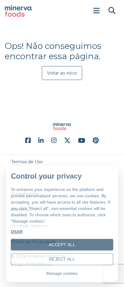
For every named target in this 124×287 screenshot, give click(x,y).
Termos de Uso (27, 161)
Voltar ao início (62, 73)
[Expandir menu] (96, 11)
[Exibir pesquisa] (112, 11)
